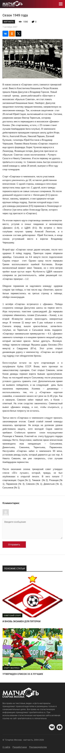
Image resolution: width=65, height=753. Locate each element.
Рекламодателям (38, 747)
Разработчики (19, 747)
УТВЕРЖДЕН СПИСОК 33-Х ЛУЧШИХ (22, 674)
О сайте (6, 747)
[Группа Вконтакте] (52, 727)
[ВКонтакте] (5, 34)
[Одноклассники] (12, 34)
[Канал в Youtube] (59, 727)
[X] (18, 34)
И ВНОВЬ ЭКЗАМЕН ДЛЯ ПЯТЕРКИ (21, 621)
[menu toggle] (60, 4)
